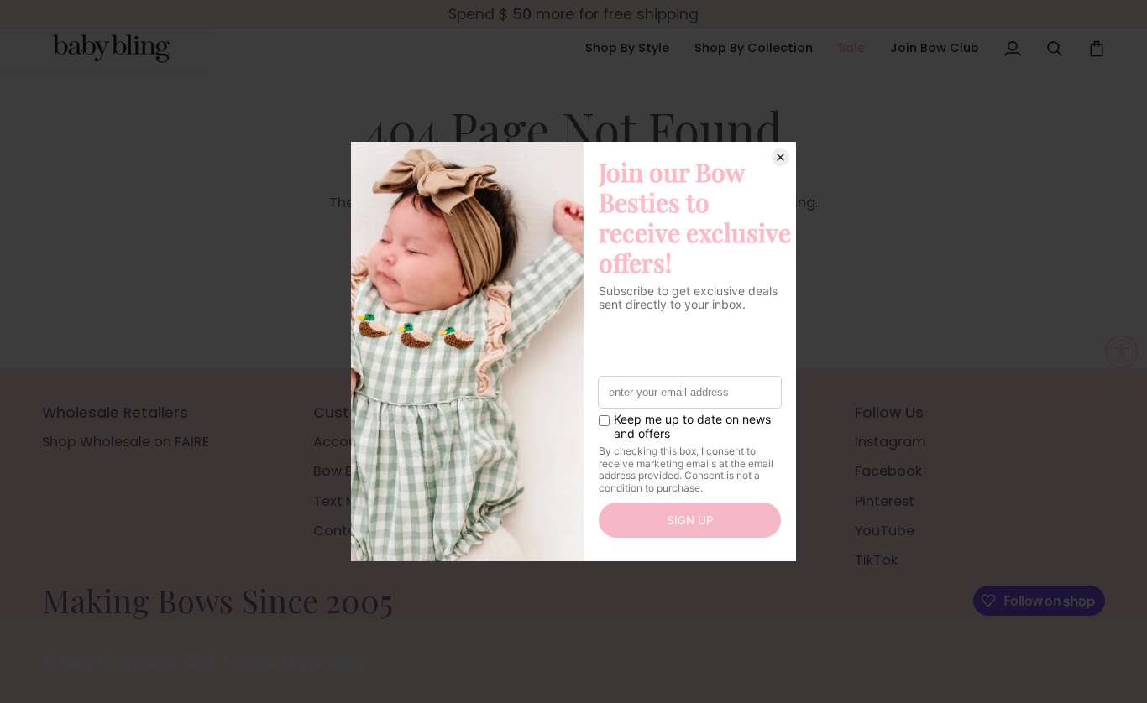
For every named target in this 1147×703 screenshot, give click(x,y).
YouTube (884, 530)
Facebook (888, 471)
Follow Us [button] (889, 413)
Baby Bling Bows (116, 662)
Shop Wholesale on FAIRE (125, 441)
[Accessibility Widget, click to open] (1122, 351)
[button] (627, 48)
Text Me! (341, 501)
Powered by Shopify (294, 662)
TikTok (876, 560)
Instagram (890, 441)
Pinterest (884, 501)
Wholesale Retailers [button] (115, 413)
